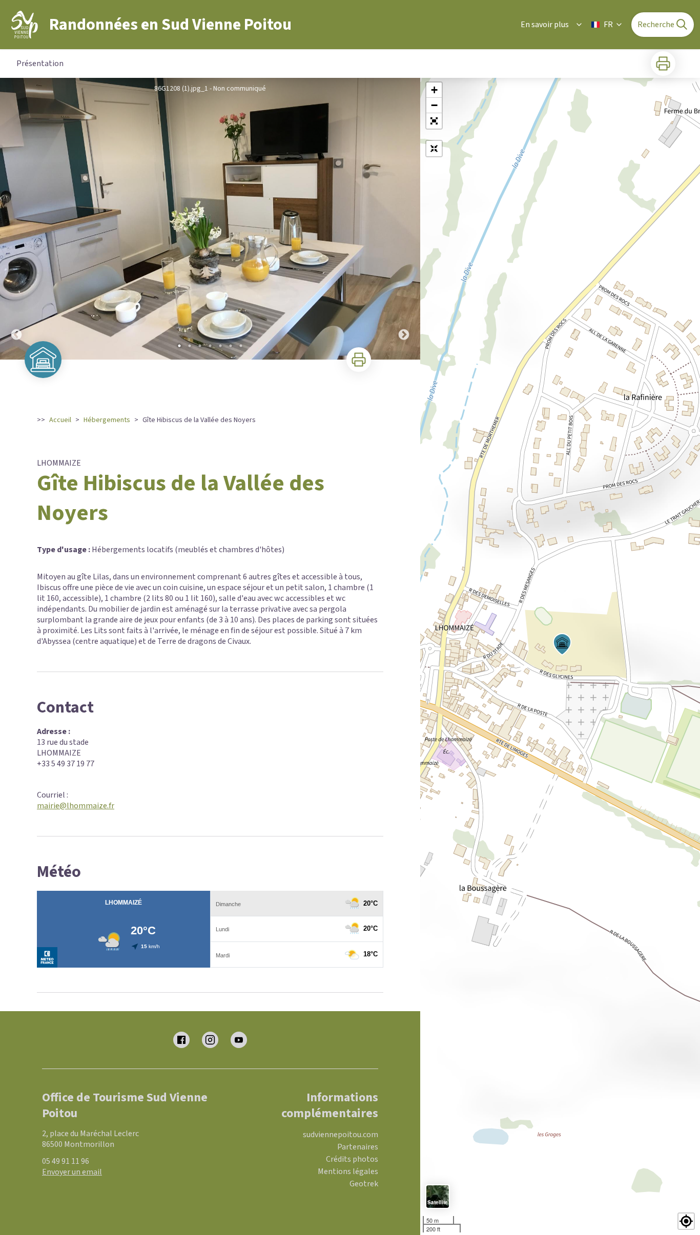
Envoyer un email (72, 1172)
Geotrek (363, 1183)
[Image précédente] (16, 219)
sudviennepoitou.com (340, 1134)
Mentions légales (348, 1171)
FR (608, 24)
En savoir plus (545, 24)
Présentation (40, 63)
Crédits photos (352, 1159)
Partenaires (357, 1147)
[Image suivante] (403, 219)
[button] (434, 121)
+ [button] (434, 89)
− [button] (434, 105)
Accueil (60, 420)
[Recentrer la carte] (434, 148)
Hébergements (107, 420)
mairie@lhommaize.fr (75, 805)
